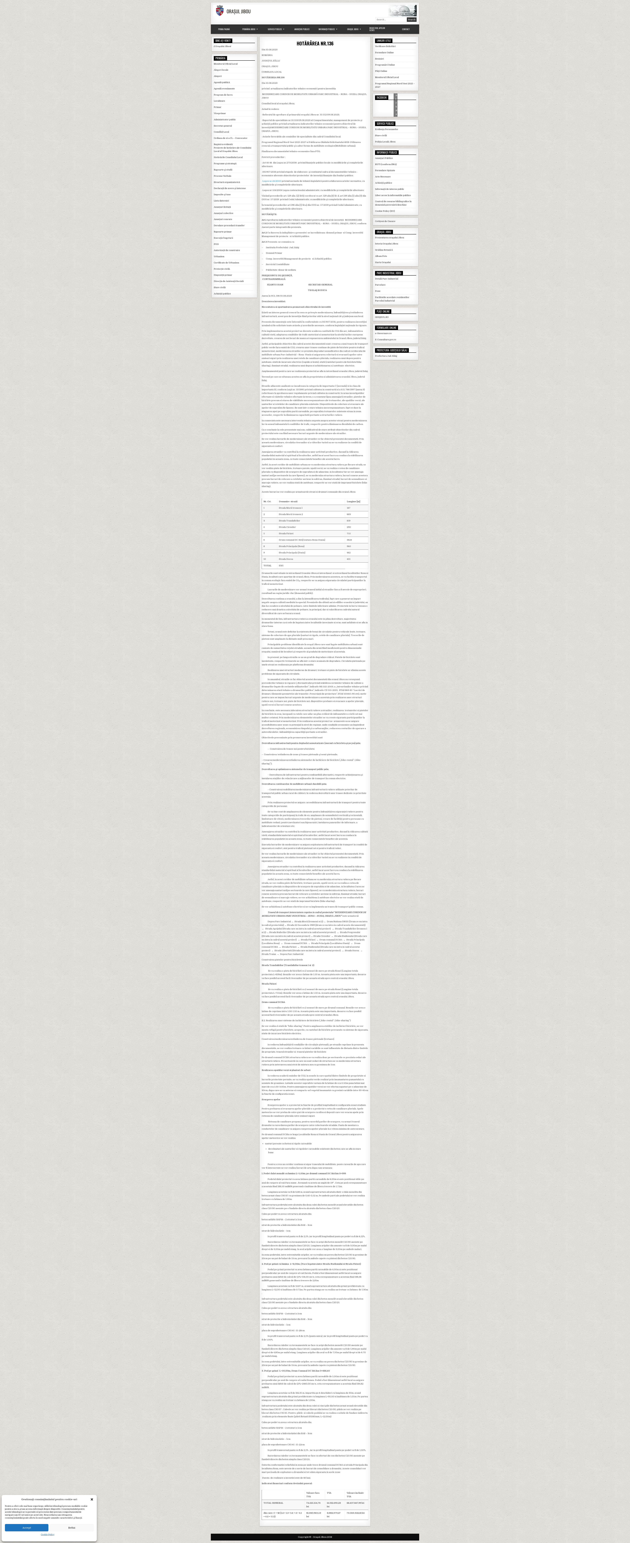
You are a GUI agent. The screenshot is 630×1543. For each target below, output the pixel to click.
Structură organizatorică (227, 182)
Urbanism (219, 256)
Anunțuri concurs (223, 219)
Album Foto (381, 256)
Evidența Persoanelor (386, 129)
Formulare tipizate (385, 170)
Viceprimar (220, 113)
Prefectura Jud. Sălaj (386, 356)
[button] (92, 1499)
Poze (377, 291)
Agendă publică (222, 82)
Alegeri (218, 76)
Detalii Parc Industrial (386, 279)
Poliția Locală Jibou (385, 141)
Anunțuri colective (223, 213)
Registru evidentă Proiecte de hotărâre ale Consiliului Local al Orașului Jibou (232, 147)
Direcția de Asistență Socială (229, 281)
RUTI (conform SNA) (386, 164)
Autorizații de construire (227, 250)
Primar (217, 107)
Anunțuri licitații (222, 207)
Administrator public (225, 119)
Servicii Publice (275, 29)
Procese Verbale (222, 176)
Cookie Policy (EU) (385, 211)
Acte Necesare (383, 176)
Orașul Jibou (352, 29)
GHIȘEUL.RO (382, 317)
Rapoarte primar (223, 231)
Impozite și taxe (222, 194)
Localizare (219, 101)
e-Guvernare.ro (383, 333)
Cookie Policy (47, 1534)
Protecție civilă (222, 269)
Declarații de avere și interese (230, 188)
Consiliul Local (221, 132)
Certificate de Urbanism (226, 262)
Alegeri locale (221, 70)
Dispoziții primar (223, 275)
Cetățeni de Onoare (385, 221)
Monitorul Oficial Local (226, 64)
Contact (406, 29)
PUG (216, 244)
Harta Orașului (383, 262)
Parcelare (380, 285)
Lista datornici (221, 200)
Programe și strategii (225, 163)
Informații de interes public (389, 189)
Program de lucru (223, 95)
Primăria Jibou (248, 29)
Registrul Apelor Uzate (377, 29)
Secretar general (223, 126)
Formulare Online (384, 52)
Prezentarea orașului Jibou (389, 237)
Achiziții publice (222, 293)
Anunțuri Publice (302, 29)
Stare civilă (220, 287)
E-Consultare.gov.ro (385, 339)
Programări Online (385, 65)
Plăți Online (381, 71)
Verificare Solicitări (385, 46)
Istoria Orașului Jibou (386, 243)
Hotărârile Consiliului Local (228, 157)
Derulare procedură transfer (229, 225)
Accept (26, 1527)
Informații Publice (327, 29)
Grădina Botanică (384, 250)
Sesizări (379, 59)
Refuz (71, 1527)
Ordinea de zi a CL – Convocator (230, 138)
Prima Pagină (224, 29)
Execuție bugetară (223, 238)
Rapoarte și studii (223, 170)
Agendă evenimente (224, 88)
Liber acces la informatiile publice (393, 195)
